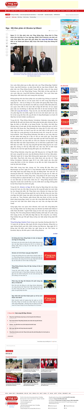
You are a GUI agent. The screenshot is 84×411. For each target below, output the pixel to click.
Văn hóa (47, 10)
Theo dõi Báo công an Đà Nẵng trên (44, 341)
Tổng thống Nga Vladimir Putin (20, 222)
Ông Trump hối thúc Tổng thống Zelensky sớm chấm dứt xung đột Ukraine (25, 320)
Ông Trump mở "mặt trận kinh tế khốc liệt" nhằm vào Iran (48, 385)
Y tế (51, 10)
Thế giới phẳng (33, 17)
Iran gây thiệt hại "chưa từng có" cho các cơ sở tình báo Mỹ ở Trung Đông (31, 370)
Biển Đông (20, 17)
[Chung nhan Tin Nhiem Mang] (11, 406)
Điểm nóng (14, 17)
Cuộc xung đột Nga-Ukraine (23, 313)
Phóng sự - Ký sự (38, 10)
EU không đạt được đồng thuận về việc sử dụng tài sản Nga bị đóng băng (74, 90)
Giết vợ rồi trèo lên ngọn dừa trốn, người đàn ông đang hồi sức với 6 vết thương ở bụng (74, 151)
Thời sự (8, 10)
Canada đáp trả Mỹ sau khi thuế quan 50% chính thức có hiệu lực (13, 385)
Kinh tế (43, 10)
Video (73, 10)
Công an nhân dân (22, 10)
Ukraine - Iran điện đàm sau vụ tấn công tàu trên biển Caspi (22, 324)
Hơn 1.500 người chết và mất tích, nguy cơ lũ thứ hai (13, 370)
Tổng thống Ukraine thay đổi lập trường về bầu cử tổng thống (74, 105)
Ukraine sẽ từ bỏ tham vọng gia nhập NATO (74, 97)
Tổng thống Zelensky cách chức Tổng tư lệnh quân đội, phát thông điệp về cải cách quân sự (29, 332)
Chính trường (25, 17)
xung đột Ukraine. (23, 111)
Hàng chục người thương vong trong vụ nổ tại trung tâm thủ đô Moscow (25, 316)
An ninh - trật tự (14, 10)
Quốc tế (58, 10)
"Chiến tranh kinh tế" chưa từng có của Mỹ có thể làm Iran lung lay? (31, 385)
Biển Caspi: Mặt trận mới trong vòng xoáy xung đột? (20, 328)
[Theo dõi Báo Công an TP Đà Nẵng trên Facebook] (11, 403)
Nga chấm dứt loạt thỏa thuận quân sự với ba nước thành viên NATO (74, 121)
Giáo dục (54, 10)
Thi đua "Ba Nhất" (32, 14)
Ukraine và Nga (25, 187)
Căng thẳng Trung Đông (40, 14)
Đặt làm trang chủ (53, 405)
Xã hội (32, 10)
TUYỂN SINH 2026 (48, 14)
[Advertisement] (49, 4)
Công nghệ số (68, 10)
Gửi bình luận (9, 351)
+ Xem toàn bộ (10, 336)
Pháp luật (28, 10)
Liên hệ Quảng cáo (53, 408)
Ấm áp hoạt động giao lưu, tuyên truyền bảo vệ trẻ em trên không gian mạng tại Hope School (69, 178)
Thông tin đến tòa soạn (70, 405)
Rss (66, 408)
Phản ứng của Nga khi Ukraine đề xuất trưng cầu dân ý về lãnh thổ (73, 113)
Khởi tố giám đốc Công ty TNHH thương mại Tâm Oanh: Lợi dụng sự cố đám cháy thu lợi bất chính (69, 142)
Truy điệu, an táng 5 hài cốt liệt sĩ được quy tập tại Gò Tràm (74, 158)
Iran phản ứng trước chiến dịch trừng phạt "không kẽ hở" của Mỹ (48, 370)
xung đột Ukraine (47, 39)
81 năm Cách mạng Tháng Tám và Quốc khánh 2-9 (19, 14)
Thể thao (63, 10)
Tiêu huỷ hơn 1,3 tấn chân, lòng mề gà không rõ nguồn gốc (74, 132)
